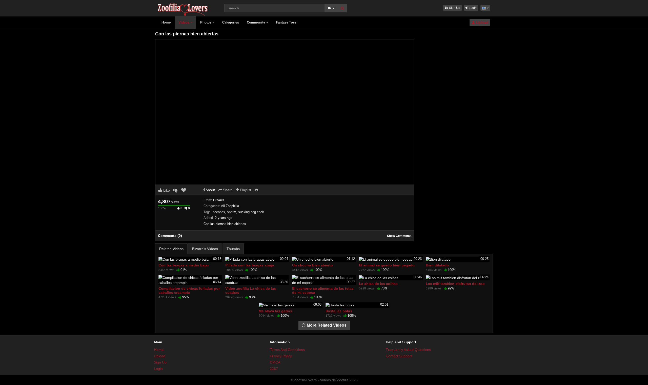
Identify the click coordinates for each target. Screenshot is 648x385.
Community (256, 22)
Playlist (245, 190)
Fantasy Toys (286, 22)
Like (166, 190)
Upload (481, 22)
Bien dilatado (437, 265)
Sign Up (454, 8)
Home (166, 22)
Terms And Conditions (287, 350)
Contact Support (399, 356)
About (210, 190)
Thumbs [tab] (233, 249)
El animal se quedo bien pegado (387, 265)
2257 (274, 369)
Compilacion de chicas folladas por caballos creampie (189, 290)
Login (472, 8)
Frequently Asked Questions (408, 350)
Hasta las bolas (339, 311)
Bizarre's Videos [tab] (205, 249)
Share (227, 190)
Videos (184, 22)
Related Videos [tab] (171, 249)
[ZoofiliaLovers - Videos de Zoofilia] (183, 8)
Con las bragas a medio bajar (183, 265)
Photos (206, 22)
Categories (230, 22)
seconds (219, 212)
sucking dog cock (251, 212)
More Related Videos (326, 325)
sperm (231, 212)
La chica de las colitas (378, 284)
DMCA (275, 362)
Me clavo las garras (275, 311)
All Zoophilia (230, 206)
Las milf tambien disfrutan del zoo (455, 284)
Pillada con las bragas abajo (249, 265)
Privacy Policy (281, 356)
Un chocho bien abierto (312, 265)
